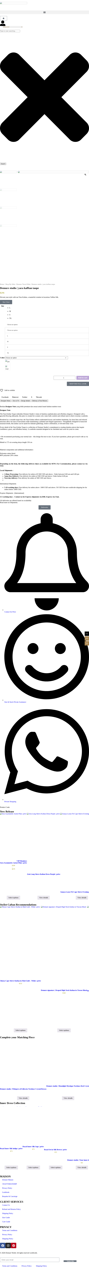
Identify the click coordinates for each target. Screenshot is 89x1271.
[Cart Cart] (3, 18)
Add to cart (82, 378)
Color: (2, 358)
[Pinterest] (13, 1245)
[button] (44, 12)
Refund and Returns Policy (11, 1209)
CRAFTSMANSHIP (9, 1184)
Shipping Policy (7, 1213)
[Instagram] (8, 1245)
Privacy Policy (7, 1188)
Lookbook (5, 1192)
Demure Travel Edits (23, 284)
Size (2, 306)
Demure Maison (7, 1180)
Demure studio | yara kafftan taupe (19, 288)
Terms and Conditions (9, 1230)
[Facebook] (2, 1245)
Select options (13, 898)
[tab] (5, 401)
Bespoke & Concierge (9, 1196)
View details (43, 898)
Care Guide (6, 1222)
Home (2, 284)
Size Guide (6, 1217)
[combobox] (10, 31)
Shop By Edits (10, 284)
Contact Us (6, 1205)
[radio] (49, 308)
